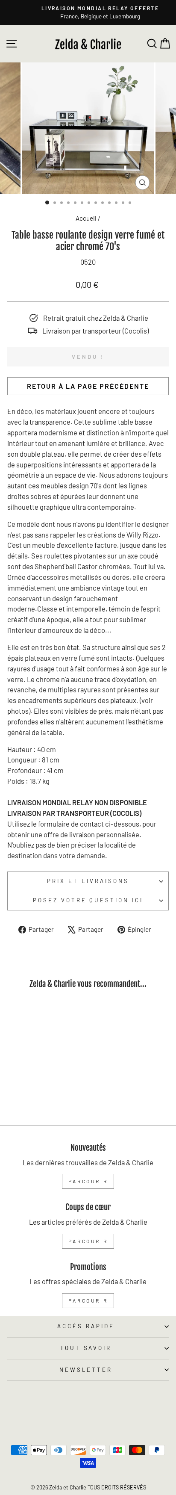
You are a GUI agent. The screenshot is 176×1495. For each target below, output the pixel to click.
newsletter (86, 1369)
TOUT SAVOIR (86, 1347)
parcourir (88, 1181)
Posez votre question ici (88, 900)
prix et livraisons (88, 881)
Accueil (86, 218)
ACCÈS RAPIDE (85, 1326)
